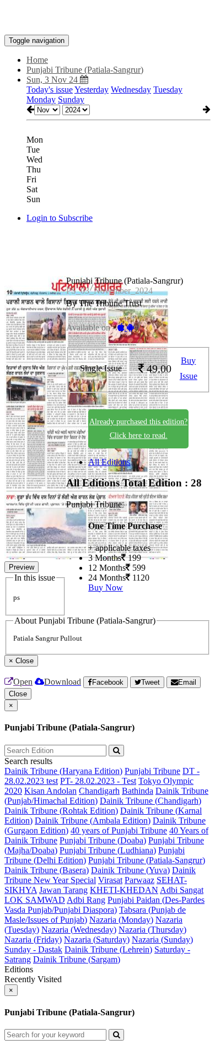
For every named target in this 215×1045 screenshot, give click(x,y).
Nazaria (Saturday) (97, 939)
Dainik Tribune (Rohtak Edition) (61, 810)
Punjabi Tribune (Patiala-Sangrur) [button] (84, 69)
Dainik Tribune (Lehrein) (108, 949)
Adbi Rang (86, 900)
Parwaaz (139, 880)
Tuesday (167, 89)
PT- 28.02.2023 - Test (98, 781)
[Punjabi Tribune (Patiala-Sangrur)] (107, 18)
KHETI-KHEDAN (124, 890)
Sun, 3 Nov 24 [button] (53, 79)
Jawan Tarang (63, 890)
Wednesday (131, 89)
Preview (21, 567)
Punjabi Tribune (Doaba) (103, 840)
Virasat (110, 880)
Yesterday (91, 89)
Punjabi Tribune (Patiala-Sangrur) (146, 860)
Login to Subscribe (59, 218)
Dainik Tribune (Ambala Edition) (92, 820)
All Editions (109, 462)
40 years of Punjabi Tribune (119, 830)
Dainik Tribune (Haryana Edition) (63, 771)
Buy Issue (188, 368)
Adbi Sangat (181, 890)
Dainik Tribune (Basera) (46, 870)
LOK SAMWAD (34, 900)
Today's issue (49, 89)
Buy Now (105, 587)
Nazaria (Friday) (33, 939)
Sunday (71, 99)
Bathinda (137, 790)
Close (18, 694)
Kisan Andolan (50, 790)
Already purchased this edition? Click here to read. (138, 429)
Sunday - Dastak (33, 949)
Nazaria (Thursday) (152, 929)
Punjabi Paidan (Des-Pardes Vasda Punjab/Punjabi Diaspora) (104, 904)
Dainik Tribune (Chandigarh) (150, 800)
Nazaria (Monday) (121, 919)
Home (37, 59)
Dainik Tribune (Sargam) (76, 959)
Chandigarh (99, 790)
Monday (41, 99)
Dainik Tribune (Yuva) (130, 870)
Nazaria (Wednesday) (78, 929)
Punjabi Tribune (152, 771)
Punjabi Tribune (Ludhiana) (108, 850)
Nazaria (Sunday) (162, 939)
